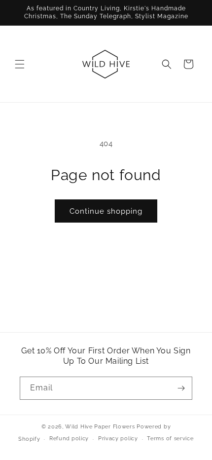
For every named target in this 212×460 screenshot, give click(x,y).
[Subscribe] (181, 388)
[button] (20, 64)
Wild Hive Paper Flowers (100, 426)
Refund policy (69, 438)
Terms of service (170, 438)
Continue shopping (106, 211)
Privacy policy (118, 438)
